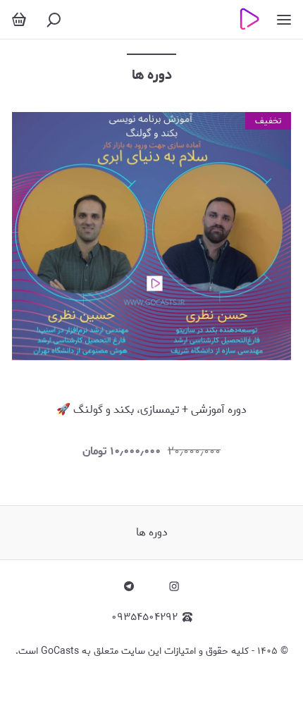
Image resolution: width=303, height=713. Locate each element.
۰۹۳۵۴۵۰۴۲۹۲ (144, 617)
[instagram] (174, 586)
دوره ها (152, 532)
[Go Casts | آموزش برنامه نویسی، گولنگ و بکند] (247, 19)
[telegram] (129, 586)
